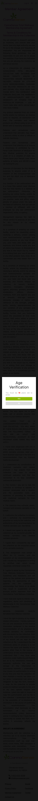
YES (19, 398)
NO (19, 403)
